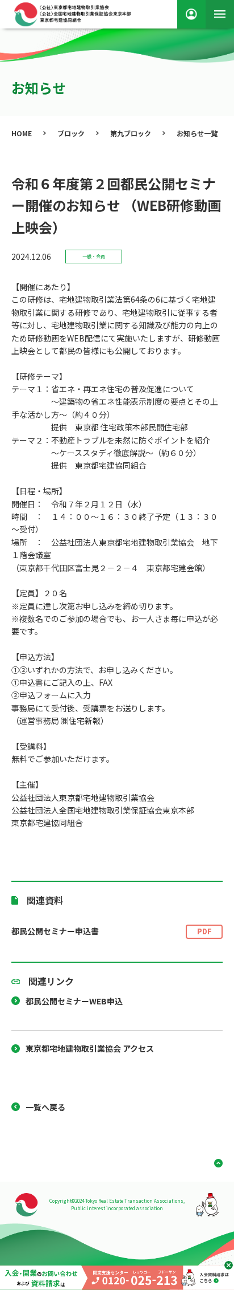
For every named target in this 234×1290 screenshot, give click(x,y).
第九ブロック (130, 133)
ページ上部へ (214, 1163)
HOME (21, 133)
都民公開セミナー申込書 (111, 931)
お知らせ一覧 (197, 133)
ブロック (71, 133)
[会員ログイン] (191, 14)
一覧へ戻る (45, 1107)
